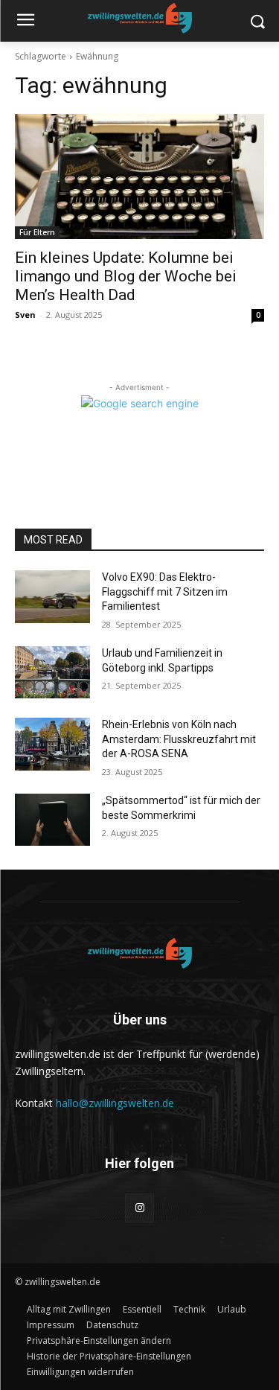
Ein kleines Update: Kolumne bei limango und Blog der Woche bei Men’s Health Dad (126, 276)
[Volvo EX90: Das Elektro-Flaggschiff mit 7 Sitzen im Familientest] (52, 596)
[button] (99, 1340)
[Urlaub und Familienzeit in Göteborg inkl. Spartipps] (52, 672)
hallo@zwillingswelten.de (115, 1103)
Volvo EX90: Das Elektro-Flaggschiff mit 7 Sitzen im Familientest (165, 591)
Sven (25, 314)
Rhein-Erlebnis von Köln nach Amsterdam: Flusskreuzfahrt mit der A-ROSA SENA (179, 738)
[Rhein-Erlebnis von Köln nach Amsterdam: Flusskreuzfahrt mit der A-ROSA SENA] (52, 744)
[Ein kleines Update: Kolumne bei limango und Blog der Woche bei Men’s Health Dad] (139, 176)
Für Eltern (37, 232)
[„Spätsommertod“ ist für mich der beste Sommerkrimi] (52, 820)
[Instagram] (139, 1207)
